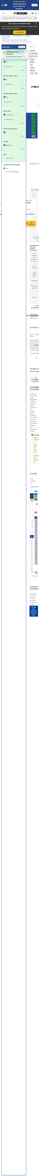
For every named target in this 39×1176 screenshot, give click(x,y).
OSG (31, 46)
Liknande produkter (27, 214)
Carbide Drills (5, 38)
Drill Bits (27, 36)
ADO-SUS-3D (9, 158)
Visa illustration (8, 119)
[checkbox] (14, 62)
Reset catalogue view (32, 481)
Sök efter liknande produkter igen (34, 611)
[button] (34, 5)
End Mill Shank (10, 115)
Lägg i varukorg (31, 223)
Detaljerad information (34, 315)
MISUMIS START (6, 36)
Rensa (22, 70)
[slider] (31, 487)
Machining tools (17, 36)
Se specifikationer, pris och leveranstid (14, 56)
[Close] (35, 23)
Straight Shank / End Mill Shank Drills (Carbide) (14, 40)
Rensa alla (21, 47)
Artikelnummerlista (31, 315)
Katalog (36, 315)
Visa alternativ (8, 66)
